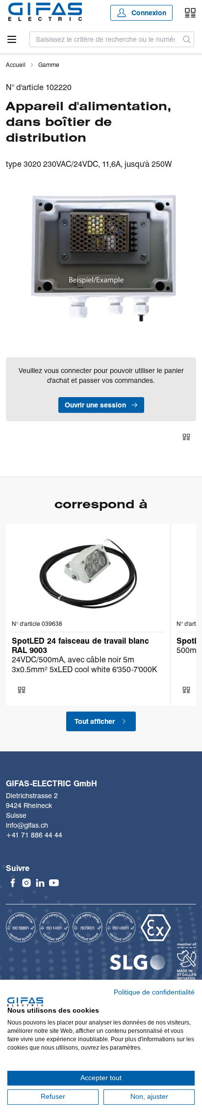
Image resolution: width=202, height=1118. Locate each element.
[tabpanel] (101, 256)
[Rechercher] (187, 39)
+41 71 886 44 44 (34, 835)
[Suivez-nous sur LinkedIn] (40, 883)
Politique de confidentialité (154, 992)
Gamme (48, 64)
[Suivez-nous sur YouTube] (54, 883)
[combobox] (104, 39)
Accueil (15, 64)
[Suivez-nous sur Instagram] (26, 883)
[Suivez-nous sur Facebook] (13, 883)
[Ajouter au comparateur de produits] (186, 437)
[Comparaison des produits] (190, 13)
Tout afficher (95, 721)
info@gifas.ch (27, 825)
